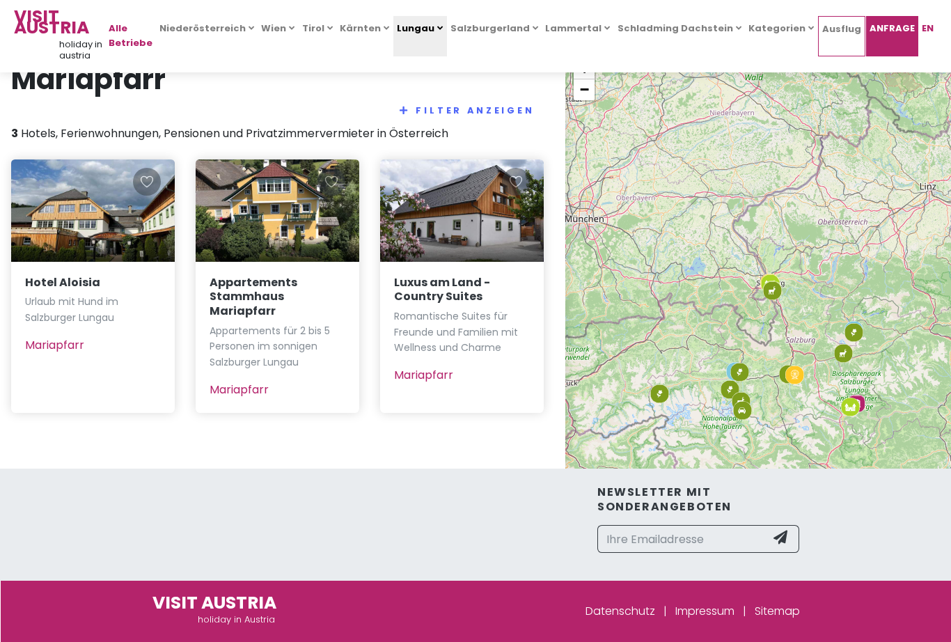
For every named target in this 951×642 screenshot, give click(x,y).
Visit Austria (51, 22)
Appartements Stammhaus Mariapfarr (253, 297)
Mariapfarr (54, 345)
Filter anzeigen (475, 110)
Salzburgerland (490, 28)
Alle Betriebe (130, 35)
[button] (850, 407)
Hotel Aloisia (62, 282)
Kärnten (360, 28)
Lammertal (573, 28)
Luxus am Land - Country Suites (442, 289)
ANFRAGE (892, 28)
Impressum (704, 611)
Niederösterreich (202, 28)
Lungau (415, 28)
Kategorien (776, 28)
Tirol (313, 28)
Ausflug (841, 29)
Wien (273, 28)
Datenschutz (620, 611)
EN (928, 28)
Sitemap (777, 611)
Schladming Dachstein (675, 28)
